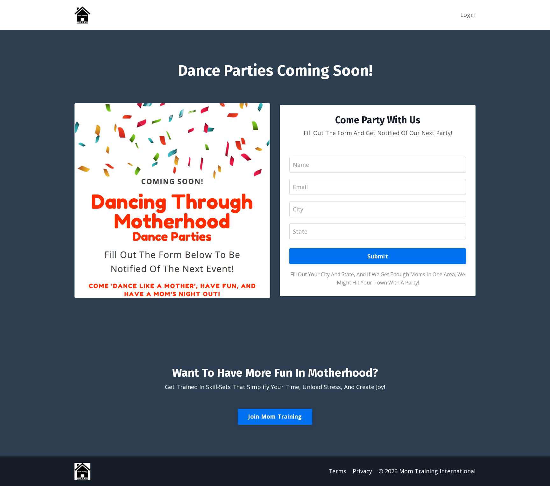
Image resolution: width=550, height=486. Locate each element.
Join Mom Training (275, 416)
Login (468, 14)
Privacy (362, 471)
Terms (337, 471)
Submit (377, 256)
